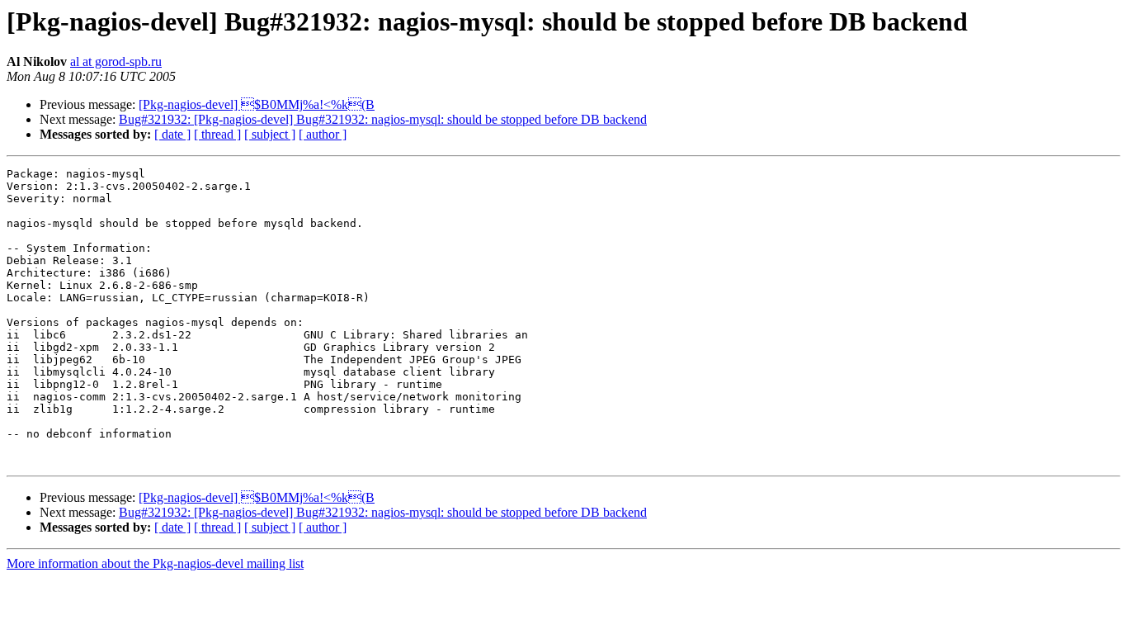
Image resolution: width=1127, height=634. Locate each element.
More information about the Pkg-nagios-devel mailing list (155, 563)
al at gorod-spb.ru (116, 61)
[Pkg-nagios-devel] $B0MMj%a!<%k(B (257, 104)
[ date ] (172, 134)
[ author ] (323, 134)
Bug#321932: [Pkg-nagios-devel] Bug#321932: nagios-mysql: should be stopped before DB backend (383, 119)
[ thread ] (217, 134)
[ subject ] (269, 134)
